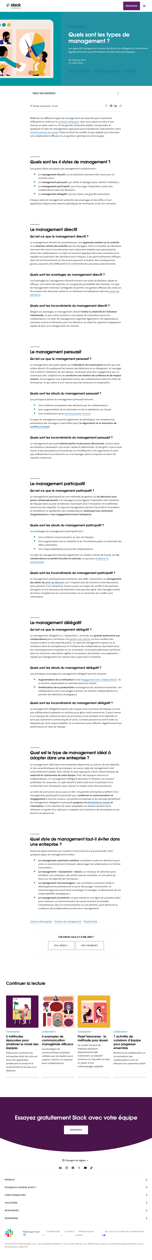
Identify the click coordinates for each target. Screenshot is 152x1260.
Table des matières (44, 93)
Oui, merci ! (61, 945)
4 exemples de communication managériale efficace (57, 1040)
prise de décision (54, 582)
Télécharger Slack (31, 1231)
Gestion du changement (106, 70)
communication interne (77, 413)
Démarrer (132, 6)
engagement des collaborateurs (99, 679)
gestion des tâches (80, 639)
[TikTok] (91, 1168)
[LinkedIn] (115, 105)
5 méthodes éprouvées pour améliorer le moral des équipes (22, 1042)
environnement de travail (44, 132)
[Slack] (13, 6)
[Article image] (58, 1011)
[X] (79, 1168)
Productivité (76, 26)
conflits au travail (40, 426)
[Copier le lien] (120, 105)
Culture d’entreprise (79, 70)
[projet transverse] (94, 1011)
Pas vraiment (89, 945)
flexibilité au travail (99, 802)
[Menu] (144, 6)
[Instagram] (66, 1168)
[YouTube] (85, 1168)
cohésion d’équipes (68, 121)
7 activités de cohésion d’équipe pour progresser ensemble (127, 1042)
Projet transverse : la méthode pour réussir (93, 1038)
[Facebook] (111, 105)
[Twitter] (106, 105)
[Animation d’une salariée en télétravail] (22, 1011)
